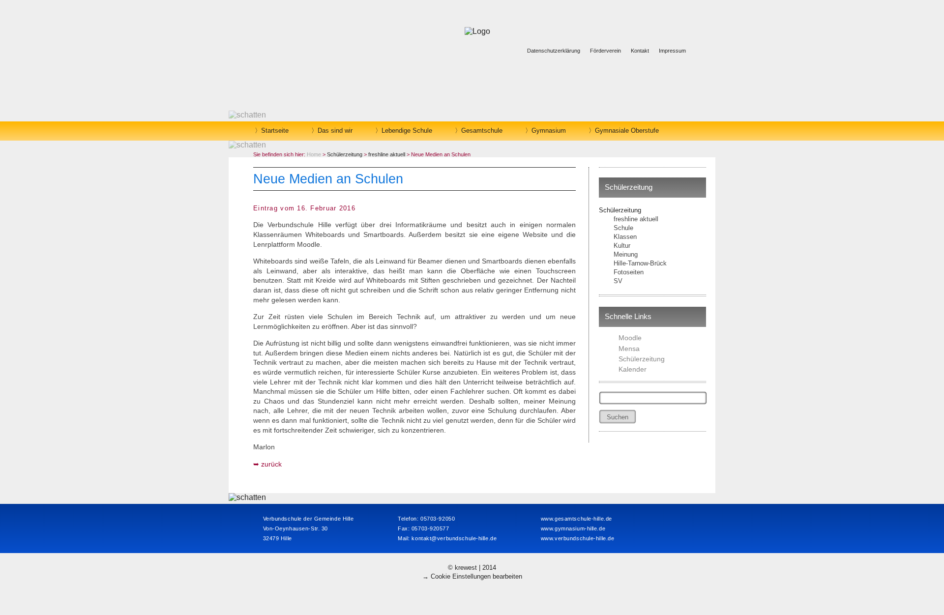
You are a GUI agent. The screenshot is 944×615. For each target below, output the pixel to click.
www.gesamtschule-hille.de (576, 519)
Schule (623, 228)
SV (618, 281)
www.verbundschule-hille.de (578, 538)
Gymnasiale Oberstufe (627, 130)
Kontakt (640, 51)
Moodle (630, 338)
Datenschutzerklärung (553, 51)
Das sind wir (335, 130)
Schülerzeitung (620, 210)
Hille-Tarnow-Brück (640, 263)
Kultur (622, 245)
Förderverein (605, 51)
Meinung (626, 254)
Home (314, 154)
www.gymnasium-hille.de (573, 528)
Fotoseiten (629, 272)
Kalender (633, 369)
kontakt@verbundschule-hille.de (454, 538)
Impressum (672, 51)
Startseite (275, 130)
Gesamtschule (481, 130)
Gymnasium (548, 130)
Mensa (629, 348)
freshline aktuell (636, 219)
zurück (271, 464)
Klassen (625, 236)
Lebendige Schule (407, 130)
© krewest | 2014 (472, 567)
